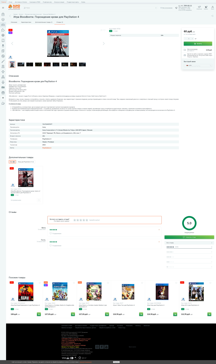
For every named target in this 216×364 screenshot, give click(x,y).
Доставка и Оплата (21, 2)
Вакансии (147, 325)
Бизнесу (138, 325)
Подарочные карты (73, 2)
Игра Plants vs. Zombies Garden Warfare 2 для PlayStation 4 (93, 306)
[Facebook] (102, 347)
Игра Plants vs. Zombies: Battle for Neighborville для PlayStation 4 (59, 306)
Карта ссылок (132, 346)
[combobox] (188, 65)
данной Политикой (85, 362)
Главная (3, 2)
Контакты (120, 325)
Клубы (83, 2)
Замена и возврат (66, 327)
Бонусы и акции (59, 2)
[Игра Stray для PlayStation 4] (162, 291)
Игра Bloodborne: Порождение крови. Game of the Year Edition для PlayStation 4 (25, 191)
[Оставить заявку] (39, 200)
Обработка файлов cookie (107, 327)
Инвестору (121, 327)
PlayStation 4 (46, 148)
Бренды (111, 325)
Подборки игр (47, 2)
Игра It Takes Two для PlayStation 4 (124, 305)
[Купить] (39, 314)
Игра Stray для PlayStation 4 (155, 305)
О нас (10, 2)
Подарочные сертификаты (98, 325)
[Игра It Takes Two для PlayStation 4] (128, 291)
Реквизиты (129, 325)
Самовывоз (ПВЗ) (35, 2)
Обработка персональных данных (85, 327)
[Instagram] (97, 347)
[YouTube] (106, 347)
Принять (116, 362)
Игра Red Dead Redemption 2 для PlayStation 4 (25, 305)
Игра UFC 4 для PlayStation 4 (190, 305)
